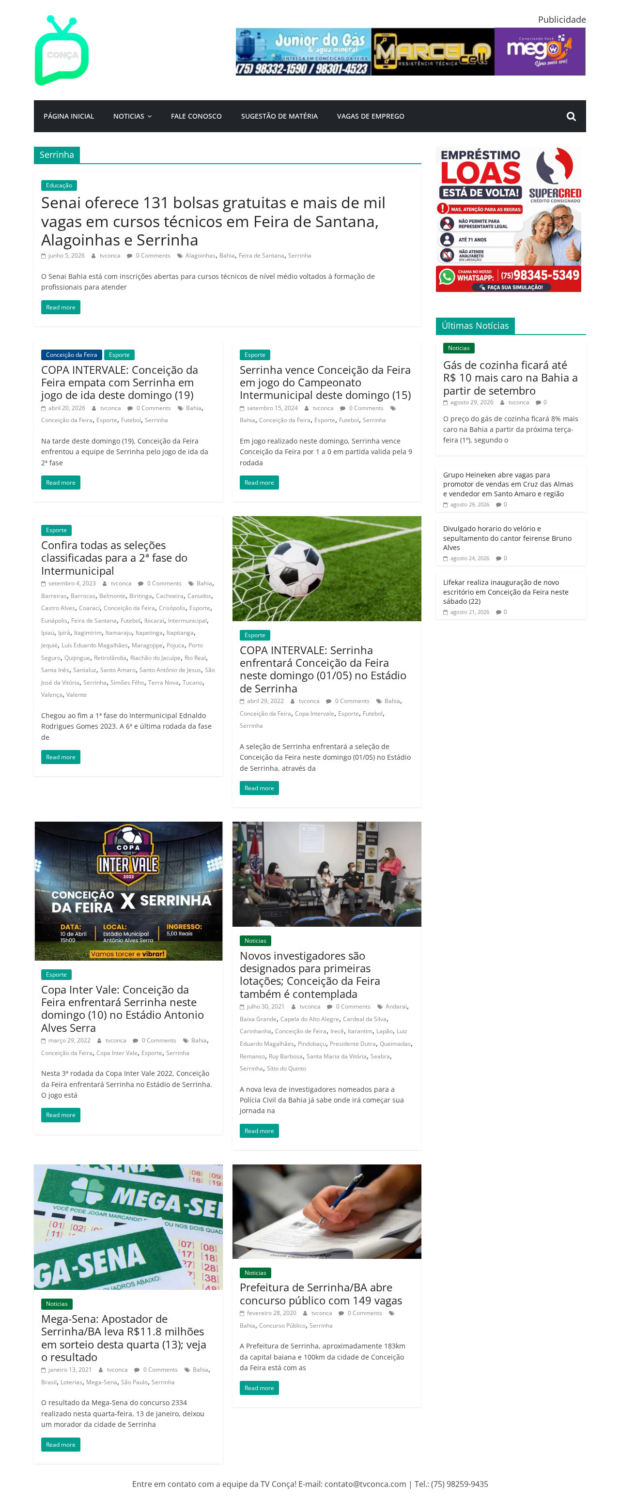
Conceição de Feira (300, 1031)
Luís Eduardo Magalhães (95, 645)
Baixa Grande (258, 1019)
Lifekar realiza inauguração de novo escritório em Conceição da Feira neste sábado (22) (506, 592)
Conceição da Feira (71, 355)
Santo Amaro (118, 670)
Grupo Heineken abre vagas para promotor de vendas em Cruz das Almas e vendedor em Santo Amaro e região (508, 484)
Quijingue (77, 658)
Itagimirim (88, 632)
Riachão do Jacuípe (155, 658)
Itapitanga (180, 632)
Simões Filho (127, 682)
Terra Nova (163, 682)
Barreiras (54, 596)
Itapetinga (149, 632)
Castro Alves (58, 608)
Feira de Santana (261, 255)
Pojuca (176, 645)
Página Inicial (69, 116)
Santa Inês (55, 670)
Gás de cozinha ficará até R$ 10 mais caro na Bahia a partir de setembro (510, 377)
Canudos (199, 596)
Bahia (227, 255)
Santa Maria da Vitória (337, 1056)
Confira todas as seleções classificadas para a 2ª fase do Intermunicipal (114, 557)
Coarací (89, 608)
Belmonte (112, 596)
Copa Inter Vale (117, 1053)
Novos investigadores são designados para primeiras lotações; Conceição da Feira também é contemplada (310, 974)
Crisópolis (172, 608)
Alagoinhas (201, 255)
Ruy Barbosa (286, 1056)
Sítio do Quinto (286, 1068)
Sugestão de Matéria (279, 116)
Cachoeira (170, 596)
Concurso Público (282, 1325)
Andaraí (396, 1006)
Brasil (49, 1382)
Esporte (119, 355)
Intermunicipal (187, 620)
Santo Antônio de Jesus (170, 670)
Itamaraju (119, 632)
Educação (59, 185)
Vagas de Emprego (370, 116)
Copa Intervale (314, 713)
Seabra (380, 1056)
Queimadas (395, 1044)
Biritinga (140, 596)
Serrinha (299, 255)
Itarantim (360, 1031)
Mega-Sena (101, 1382)
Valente (76, 694)
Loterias (71, 1382)
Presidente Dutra (353, 1044)
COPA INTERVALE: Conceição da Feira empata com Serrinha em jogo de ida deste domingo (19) (119, 382)
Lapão (384, 1031)
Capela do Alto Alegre (309, 1019)
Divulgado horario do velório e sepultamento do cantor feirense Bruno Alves (507, 538)
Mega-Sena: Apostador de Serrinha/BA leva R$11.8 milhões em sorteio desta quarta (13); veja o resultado (123, 1337)
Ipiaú (47, 632)
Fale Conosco (196, 116)
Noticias (128, 116)
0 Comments (152, 255)
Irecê (337, 1031)
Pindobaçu (312, 1044)
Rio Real (195, 658)
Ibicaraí (154, 620)
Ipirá (64, 632)
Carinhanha (255, 1031)
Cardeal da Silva (365, 1019)
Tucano (192, 682)
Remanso (252, 1056)
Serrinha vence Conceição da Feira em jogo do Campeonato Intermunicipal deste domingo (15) (325, 382)
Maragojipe (147, 645)
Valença (51, 694)
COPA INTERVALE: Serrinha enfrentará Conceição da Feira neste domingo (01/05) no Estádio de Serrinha (323, 669)
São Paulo (134, 1382)
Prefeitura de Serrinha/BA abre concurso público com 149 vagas (321, 1293)
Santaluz (84, 670)
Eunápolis (54, 620)
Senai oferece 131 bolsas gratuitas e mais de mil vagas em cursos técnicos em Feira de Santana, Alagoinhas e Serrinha (213, 221)
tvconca (111, 255)
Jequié (49, 645)
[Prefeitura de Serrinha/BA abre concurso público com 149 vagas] (326, 1170)
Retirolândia (110, 658)
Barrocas (83, 596)
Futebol (131, 420)
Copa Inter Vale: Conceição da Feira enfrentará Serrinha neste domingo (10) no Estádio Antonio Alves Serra (122, 1008)
